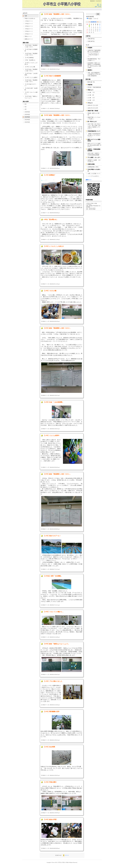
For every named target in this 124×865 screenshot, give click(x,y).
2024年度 (27, 117)
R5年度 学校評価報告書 (94, 87)
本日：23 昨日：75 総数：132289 (98, 5)
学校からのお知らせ (30, 18)
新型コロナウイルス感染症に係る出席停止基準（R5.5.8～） (94, 145)
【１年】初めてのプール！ (30, 84)
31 (93, 32)
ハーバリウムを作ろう (93, 176)
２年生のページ (29, 23)
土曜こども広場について (94, 173)
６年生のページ (29, 34)
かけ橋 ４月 (91, 100)
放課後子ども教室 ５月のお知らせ (94, 160)
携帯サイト (89, 179)
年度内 (90, 18)
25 (95, 30)
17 (93, 29)
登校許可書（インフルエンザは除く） (94, 118)
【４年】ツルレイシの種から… (31, 93)
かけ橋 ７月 (91, 92)
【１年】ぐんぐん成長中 (31, 77)
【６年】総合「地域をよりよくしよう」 (31, 97)
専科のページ (28, 36)
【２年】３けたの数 (30, 66)
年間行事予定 (91, 41)
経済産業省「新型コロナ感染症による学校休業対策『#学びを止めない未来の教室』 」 (94, 65)
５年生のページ (29, 31)
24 (93, 30)
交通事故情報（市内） (93, 167)
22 (89, 30)
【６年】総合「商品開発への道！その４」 (31, 46)
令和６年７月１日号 (93, 105)
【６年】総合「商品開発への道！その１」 (31, 80)
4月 (25, 109)
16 (91, 29)
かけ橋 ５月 (91, 97)
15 (89, 29)
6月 (25, 104)
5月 (25, 106)
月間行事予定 (91, 38)
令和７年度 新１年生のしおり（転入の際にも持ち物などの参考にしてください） (94, 126)
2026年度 (27, 112)
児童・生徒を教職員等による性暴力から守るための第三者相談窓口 (94, 74)
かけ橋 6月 (91, 95)
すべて (96, 18)
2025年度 (27, 114)
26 (97, 30)
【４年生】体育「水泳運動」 (31, 89)
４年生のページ (29, 28)
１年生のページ (29, 21)
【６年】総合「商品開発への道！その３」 (31, 54)
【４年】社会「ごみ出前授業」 (31, 74)
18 (95, 29)
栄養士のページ (29, 39)
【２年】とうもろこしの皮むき (31, 63)
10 (93, 27)
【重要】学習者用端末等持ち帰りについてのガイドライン (94, 135)
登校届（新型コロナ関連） (93, 114)
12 (97, 27)
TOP (26, 16)
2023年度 (27, 119)
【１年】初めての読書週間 (31, 50)
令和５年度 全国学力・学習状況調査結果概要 (94, 154)
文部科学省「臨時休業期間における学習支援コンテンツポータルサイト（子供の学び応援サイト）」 (94, 53)
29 (89, 32)
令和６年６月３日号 (93, 108)
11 (95, 27)
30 (91, 32)
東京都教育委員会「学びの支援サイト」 (94, 59)
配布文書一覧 (91, 82)
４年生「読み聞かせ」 (30, 60)
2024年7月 (93, 22)
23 (91, 30)
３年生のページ (29, 26)
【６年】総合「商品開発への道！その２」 (31, 70)
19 (97, 29)
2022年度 (27, 122)
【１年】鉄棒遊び (29, 57)
